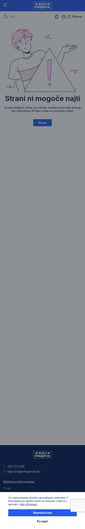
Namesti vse (42, 512)
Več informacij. (29, 504)
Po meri (42, 521)
